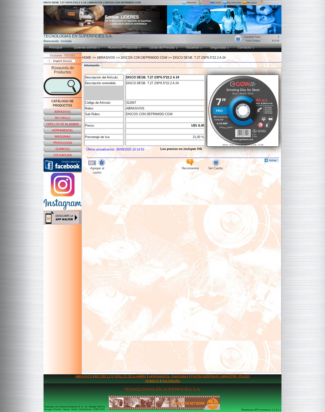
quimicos (62, 149)
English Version (62, 61)
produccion (62, 142)
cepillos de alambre (62, 124)
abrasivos (62, 111)
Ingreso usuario (272, 2)
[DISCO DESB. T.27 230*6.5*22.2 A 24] (243, 145)
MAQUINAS (180, 376)
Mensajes (251, 2)
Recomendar (234, 2)
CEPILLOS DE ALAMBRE (129, 376)
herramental (62, 130)
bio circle (62, 118)
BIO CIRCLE (102, 376)
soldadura (63, 155)
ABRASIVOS (83, 376)
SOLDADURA (171, 381)
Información (91, 65)
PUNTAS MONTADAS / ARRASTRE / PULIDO (220, 376)
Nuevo (205, 2)
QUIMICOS (152, 381)
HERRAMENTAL (160, 376)
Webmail (191, 2)
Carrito (217, 2)
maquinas (63, 136)
